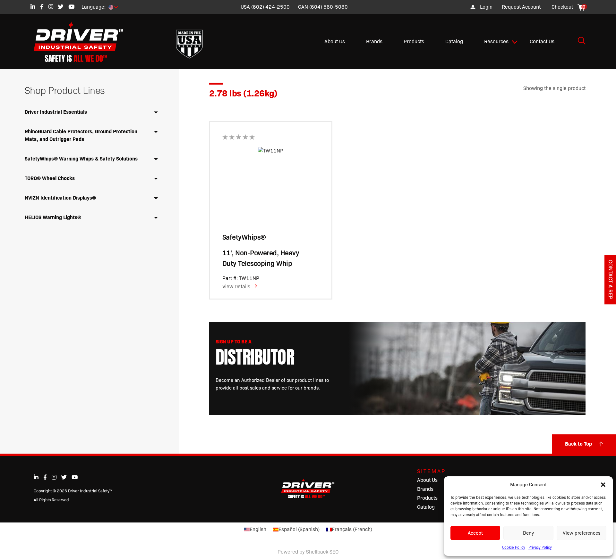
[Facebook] (42, 6)
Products (414, 41)
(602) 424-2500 (270, 7)
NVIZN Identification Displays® (60, 198)
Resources (496, 41)
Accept (475, 533)
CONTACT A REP (610, 280)
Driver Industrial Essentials (56, 112)
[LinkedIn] (32, 6)
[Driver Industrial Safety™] (83, 41)
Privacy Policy (540, 547)
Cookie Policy (513, 547)
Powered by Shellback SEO (308, 552)
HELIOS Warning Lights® (53, 217)
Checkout (562, 7)
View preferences (581, 533)
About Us (334, 41)
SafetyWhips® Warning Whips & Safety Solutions (81, 159)
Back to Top (578, 444)
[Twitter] (61, 6)
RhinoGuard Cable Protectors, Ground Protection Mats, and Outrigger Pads (81, 135)
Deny (528, 533)
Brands (374, 41)
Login (486, 7)
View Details (236, 287)
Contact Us (542, 41)
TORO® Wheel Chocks (50, 178)
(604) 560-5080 (328, 7)
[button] (603, 484)
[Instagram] (50, 6)
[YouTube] (71, 6)
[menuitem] (521, 7)
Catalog (454, 41)
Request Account (521, 7)
